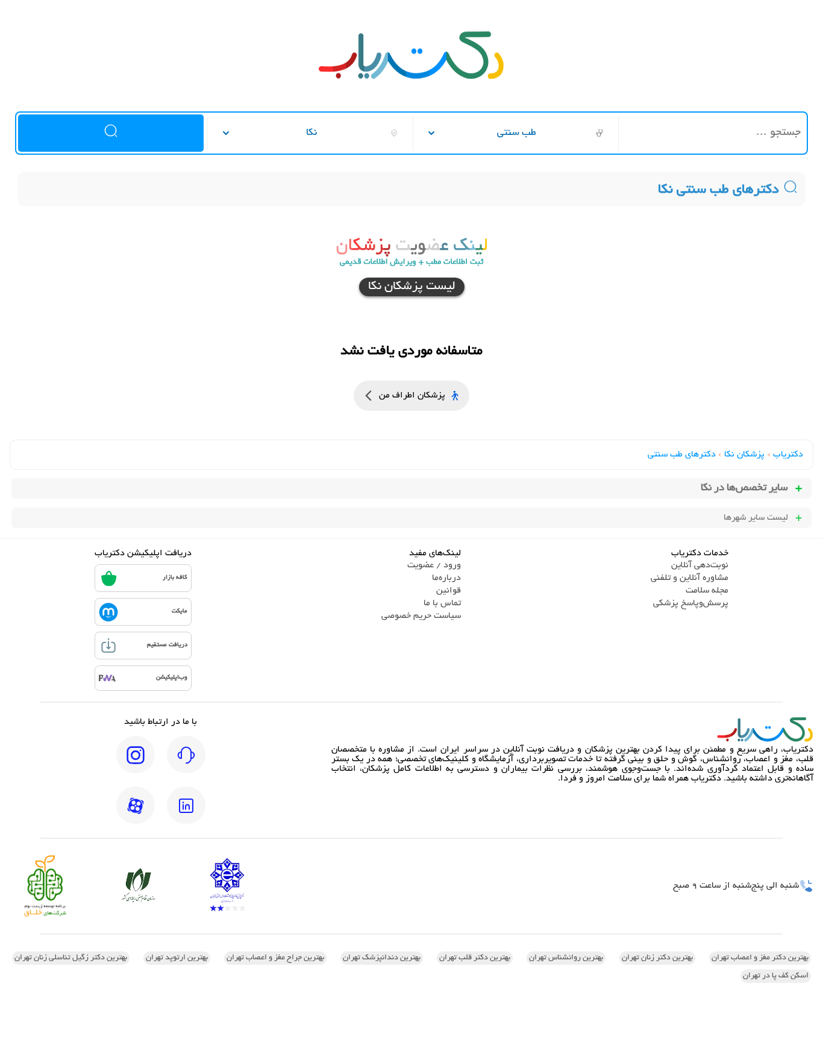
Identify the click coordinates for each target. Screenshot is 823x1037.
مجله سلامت (707, 591)
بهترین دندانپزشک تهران (382, 958)
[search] (110, 133)
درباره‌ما (446, 578)
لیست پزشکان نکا (411, 287)
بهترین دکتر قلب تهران (474, 958)
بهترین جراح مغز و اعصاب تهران (275, 958)
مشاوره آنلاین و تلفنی (689, 578)
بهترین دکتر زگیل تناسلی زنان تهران (70, 958)
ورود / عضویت (434, 565)
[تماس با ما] (186, 763)
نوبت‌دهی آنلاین (699, 565)
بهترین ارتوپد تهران (177, 958)
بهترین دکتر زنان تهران (657, 958)
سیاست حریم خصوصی (421, 616)
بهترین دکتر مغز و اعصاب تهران (760, 958)
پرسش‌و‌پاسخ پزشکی (690, 603)
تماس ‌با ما (442, 603)
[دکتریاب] (411, 78)
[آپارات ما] (135, 813)
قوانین (448, 591)
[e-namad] (227, 886)
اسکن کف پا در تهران (776, 976)
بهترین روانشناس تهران (566, 958)
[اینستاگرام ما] (135, 763)
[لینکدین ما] (186, 813)
